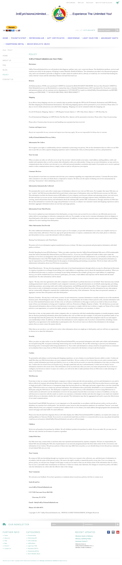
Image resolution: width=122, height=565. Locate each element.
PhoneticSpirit (18, 38)
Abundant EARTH (109, 38)
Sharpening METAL (15, 44)
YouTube (117, 532)
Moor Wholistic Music (38, 44)
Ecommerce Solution (51, 560)
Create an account (106, 2)
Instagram (113, 532)
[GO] (117, 30)
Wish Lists (81, 2)
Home (4, 50)
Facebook (108, 532)
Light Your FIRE (90, 38)
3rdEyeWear (74, 38)
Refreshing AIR (36, 38)
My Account (89, 2)
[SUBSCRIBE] (117, 524)
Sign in (97, 2)
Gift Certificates (70, 2)
